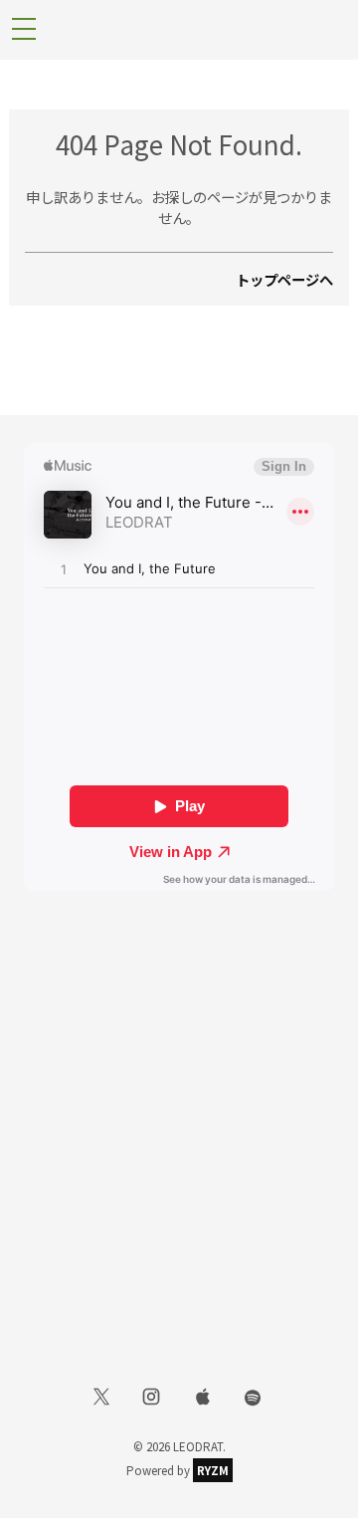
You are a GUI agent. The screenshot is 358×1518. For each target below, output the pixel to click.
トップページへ (284, 279)
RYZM (213, 1470)
